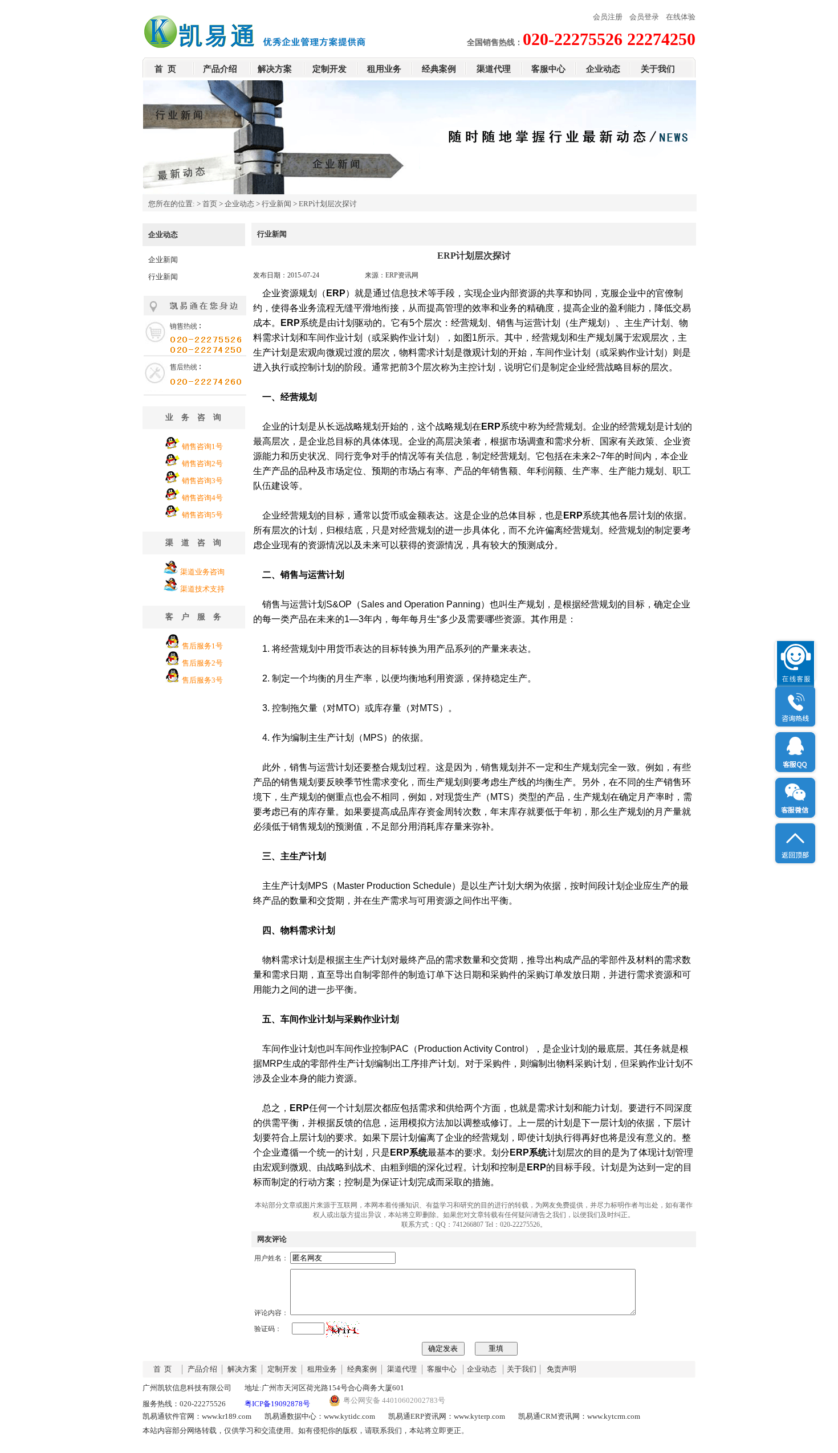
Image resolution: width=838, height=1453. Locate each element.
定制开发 (329, 69)
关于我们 (658, 69)
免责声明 (561, 1369)
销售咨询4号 (202, 497)
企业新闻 (163, 259)
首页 (209, 203)
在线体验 (680, 17)
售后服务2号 (202, 663)
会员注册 (608, 17)
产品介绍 (220, 69)
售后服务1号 (202, 646)
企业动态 (603, 69)
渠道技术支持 (202, 589)
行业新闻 (276, 203)
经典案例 (439, 69)
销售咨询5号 (202, 515)
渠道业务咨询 (202, 572)
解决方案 (275, 69)
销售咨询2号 (202, 463)
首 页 (165, 69)
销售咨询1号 (202, 446)
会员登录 (644, 17)
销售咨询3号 (202, 480)
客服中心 (548, 69)
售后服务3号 (202, 680)
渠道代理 (494, 69)
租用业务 (384, 69)
